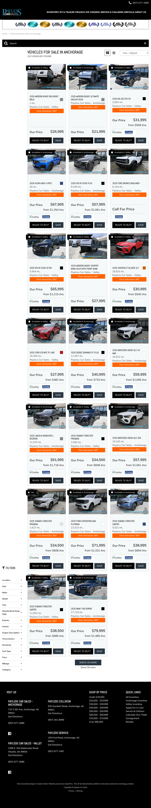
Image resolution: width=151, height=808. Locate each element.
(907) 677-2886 (16, 723)
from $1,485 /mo (95, 636)
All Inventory (132, 697)
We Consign (93, 12)
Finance (80, 12)
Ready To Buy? (40, 140)
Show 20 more (88, 662)
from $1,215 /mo (53, 294)
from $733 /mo (96, 379)
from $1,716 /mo (53, 465)
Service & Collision (112, 12)
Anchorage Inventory (136, 700)
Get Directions (15, 716)
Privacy (71, 791)
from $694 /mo (137, 550)
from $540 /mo (137, 294)
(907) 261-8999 (56, 719)
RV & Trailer (67, 12)
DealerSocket (87, 784)
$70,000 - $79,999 (98, 718)
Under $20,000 (96, 697)
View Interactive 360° (46, 111)
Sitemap (79, 791)
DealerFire (69, 784)
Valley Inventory (134, 704)
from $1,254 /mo (53, 209)
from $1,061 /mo (95, 209)
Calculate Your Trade (136, 714)
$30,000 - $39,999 (98, 704)
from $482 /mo (55, 379)
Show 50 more (88, 667)
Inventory (53, 12)
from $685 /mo (55, 636)
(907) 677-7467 (56, 751)
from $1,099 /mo (136, 379)
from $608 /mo (96, 465)
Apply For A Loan (135, 707)
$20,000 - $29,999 (98, 700)
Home (5, 33)
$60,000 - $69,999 (98, 714)
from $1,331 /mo (95, 550)
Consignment (132, 718)
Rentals (129, 12)
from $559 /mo (137, 125)
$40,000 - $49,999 (98, 707)
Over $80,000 (96, 721)
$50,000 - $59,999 (98, 711)
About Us (140, 12)
